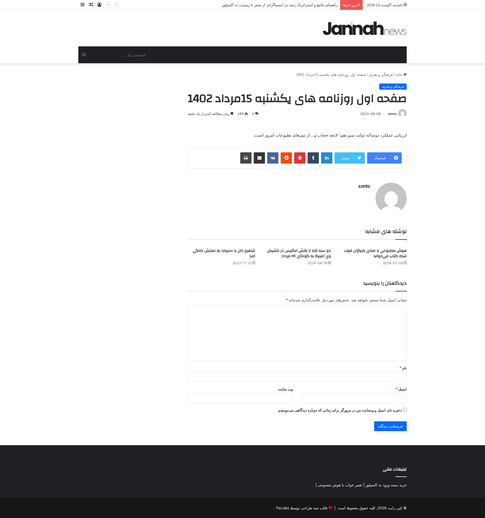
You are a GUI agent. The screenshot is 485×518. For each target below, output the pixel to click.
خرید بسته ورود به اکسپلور (386, 485)
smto (392, 114)
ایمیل (401, 389)
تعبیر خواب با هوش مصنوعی (340, 485)
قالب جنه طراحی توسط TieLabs (301, 508)
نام (403, 368)
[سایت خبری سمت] (365, 28)
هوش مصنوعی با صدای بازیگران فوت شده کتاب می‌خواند (375, 253)
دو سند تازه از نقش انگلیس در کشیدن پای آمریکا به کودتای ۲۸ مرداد (299, 253)
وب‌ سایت (285, 389)
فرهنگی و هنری (381, 74)
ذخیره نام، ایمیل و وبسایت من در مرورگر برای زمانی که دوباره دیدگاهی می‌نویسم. (339, 410)
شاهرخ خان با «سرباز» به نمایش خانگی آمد (224, 253)
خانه (399, 74)
